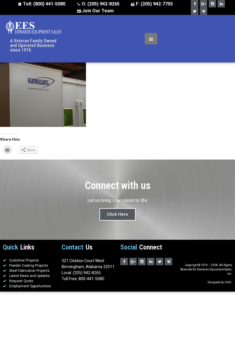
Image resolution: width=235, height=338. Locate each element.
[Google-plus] (203, 3)
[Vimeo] (203, 11)
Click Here (117, 214)
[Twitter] (194, 11)
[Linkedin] (221, 3)
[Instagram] (212, 3)
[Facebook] (194, 3)
